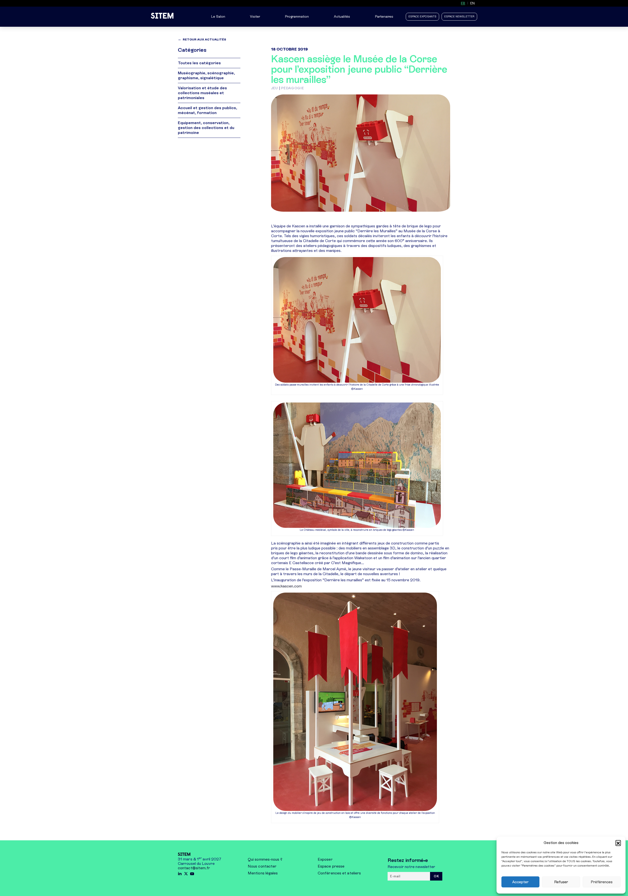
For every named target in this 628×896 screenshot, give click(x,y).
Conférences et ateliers (339, 873)
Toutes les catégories (199, 63)
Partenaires (384, 16)
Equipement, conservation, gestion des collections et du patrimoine (206, 127)
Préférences (602, 882)
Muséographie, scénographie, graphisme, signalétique (206, 75)
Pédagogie (292, 88)
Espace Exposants (422, 16)
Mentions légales (263, 873)
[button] (618, 842)
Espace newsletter (459, 16)
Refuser (561, 882)
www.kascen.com (286, 586)
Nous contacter (262, 866)
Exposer (325, 859)
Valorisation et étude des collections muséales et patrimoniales (202, 93)
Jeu (274, 88)
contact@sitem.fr (194, 868)
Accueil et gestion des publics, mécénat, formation (207, 110)
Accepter (520, 882)
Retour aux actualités (204, 39)
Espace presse (331, 866)
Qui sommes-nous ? (265, 859)
